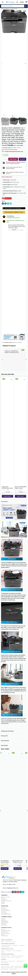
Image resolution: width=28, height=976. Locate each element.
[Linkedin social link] (5, 203)
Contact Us (3, 911)
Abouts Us (3, 907)
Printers (7, 8)
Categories (4, 895)
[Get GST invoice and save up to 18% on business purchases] (4, 168)
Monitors (3, 902)
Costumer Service (6, 927)
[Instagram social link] (15, 892)
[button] (2, 63)
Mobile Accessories (5, 897)
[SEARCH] (25, 6)
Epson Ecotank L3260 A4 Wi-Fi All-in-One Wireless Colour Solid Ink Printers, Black (16, 226)
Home (2, 8)
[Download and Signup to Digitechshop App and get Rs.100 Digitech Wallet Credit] (4, 163)
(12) (23, 864)
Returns (3, 934)
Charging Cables (4, 921)
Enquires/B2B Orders (6, 914)
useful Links (4, 906)
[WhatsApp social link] (8, 203)
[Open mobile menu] (2, 2)
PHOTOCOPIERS (5, 964)
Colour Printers (4, 922)
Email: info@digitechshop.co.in (10, 888)
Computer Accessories (6, 900)
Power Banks (4, 924)
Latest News (4, 912)
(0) (8, 490)
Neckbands (3, 923)
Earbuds (3, 918)
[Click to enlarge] (3, 114)
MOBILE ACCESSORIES (6, 939)
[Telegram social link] (11, 203)
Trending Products (6, 916)
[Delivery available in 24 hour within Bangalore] (3, 208)
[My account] (17, 2)
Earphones (3, 920)
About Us (3, 929)
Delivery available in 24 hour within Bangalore (13, 208)
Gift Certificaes (4, 935)
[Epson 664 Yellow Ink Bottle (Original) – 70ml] (20, 805)
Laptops (3, 903)
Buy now (22, 159)
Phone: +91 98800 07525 (9, 884)
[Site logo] (11, 2)
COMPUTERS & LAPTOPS (7, 948)
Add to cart (13, 159)
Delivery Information (5, 930)
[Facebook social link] (3, 203)
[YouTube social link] (18, 892)
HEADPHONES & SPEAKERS (8, 943)
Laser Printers (14, 8)
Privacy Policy (4, 909)
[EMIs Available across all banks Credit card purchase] (4, 173)
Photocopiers (4, 899)
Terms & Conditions (5, 910)
